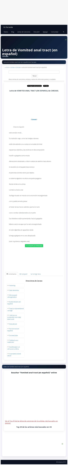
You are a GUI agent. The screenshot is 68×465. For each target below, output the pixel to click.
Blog (12, 32)
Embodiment (13, 324)
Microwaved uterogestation (12, 296)
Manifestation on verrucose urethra (13, 348)
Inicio (7, 67)
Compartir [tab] (24, 274)
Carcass (17, 67)
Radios (6, 32)
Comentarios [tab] (12, 274)
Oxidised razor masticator (12, 341)
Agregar (45, 32)
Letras (12, 67)
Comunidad (54, 32)
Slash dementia (14, 290)
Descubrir (36, 32)
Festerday (12, 286)
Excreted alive (13, 335)
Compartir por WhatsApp (34, 245)
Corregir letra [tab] (36, 274)
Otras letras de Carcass (34, 281)
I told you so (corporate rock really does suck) (14, 317)
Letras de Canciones (23, 32)
